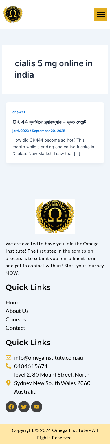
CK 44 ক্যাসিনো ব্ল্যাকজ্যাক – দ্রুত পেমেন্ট (49, 122)
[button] (100, 14)
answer (18, 112)
